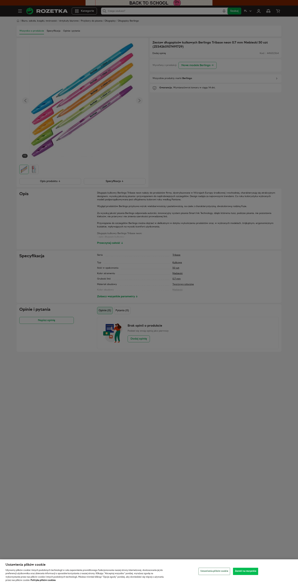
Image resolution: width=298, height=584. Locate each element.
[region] (149, 571)
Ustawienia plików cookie (214, 571)
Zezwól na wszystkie (245, 571)
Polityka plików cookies (43, 580)
